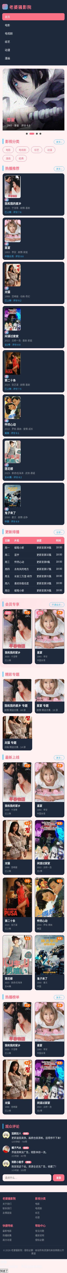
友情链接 (7, 1213)
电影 (7, 25)
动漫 (7, 50)
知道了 (4, 1271)
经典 (21, 158)
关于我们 (7, 1204)
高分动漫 (7, 1240)
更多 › (59, 142)
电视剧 (9, 33)
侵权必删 (39, 1240)
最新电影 (7, 1231)
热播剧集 (7, 1235)
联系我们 (7, 1208)
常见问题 (39, 1231)
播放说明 (39, 1235)
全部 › (59, 532)
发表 (58, 1178)
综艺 (7, 41)
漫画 (7, 58)
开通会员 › (57, 605)
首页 (7, 16)
